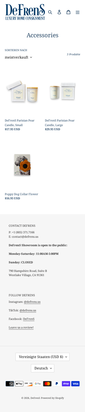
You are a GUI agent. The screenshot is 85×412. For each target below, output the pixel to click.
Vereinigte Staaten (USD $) (41, 356)
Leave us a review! (21, 327)
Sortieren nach (16, 50)
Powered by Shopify (52, 398)
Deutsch (41, 368)
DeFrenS (28, 319)
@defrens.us (32, 302)
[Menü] (77, 11)
